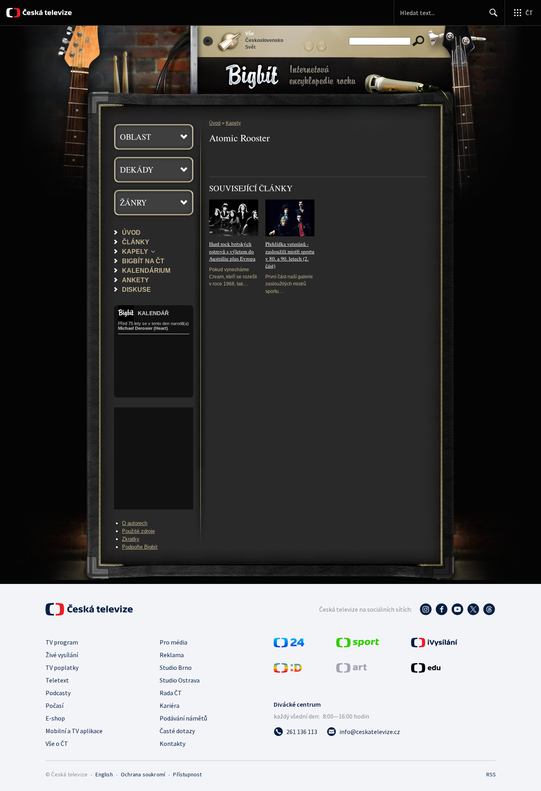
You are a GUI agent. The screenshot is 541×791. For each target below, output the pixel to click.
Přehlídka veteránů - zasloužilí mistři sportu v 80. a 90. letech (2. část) (289, 254)
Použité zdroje (138, 531)
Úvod (131, 232)
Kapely (135, 251)
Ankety (135, 279)
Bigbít (227, 63)
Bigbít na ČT (143, 260)
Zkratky (130, 539)
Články (135, 241)
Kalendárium (146, 270)
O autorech (134, 523)
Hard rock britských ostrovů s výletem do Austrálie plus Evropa (232, 251)
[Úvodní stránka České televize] (46, 12)
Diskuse (136, 289)
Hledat (493, 13)
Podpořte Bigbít (140, 547)
